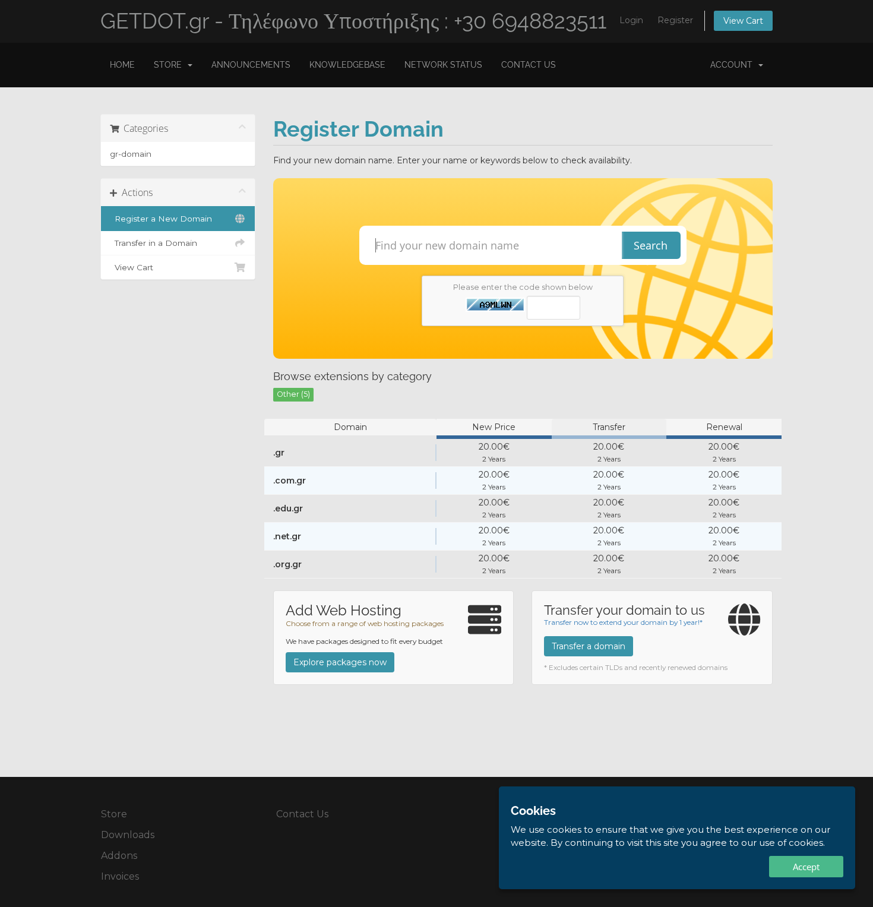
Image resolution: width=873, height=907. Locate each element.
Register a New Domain (161, 218)
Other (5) (293, 394)
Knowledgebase (347, 64)
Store (170, 64)
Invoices (120, 876)
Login (631, 20)
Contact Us (528, 64)
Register (675, 20)
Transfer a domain (588, 646)
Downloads (127, 834)
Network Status (443, 64)
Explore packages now (340, 662)
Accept (806, 867)
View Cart (743, 20)
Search (651, 245)
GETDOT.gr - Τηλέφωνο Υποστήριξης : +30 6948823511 (353, 21)
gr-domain (130, 154)
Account (733, 64)
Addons (119, 855)
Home (122, 64)
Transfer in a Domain (153, 243)
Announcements (250, 64)
